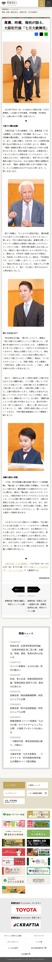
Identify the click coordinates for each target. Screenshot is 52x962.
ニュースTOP (10, 785)
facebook (36, 34)
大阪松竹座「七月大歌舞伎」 (17, 563)
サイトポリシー (12, 942)
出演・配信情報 (11, 801)
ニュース (15, 9)
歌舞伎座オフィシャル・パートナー (26, 903)
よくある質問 (13, 948)
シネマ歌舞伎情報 (35, 793)
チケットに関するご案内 (13, 936)
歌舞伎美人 (5, 9)
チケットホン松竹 (15, 570)
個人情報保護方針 (37, 948)
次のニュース (32, 589)
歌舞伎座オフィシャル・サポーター (26, 917)
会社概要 (24, 954)
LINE (46, 34)
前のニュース (19, 589)
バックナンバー (11, 793)
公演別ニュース (34, 785)
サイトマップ (39, 936)
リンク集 (39, 942)
